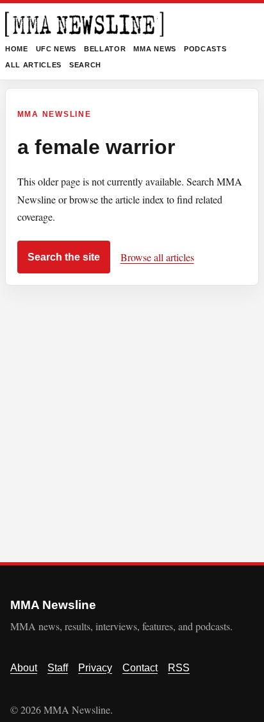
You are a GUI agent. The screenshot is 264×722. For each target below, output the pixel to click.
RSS (179, 667)
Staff (57, 667)
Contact (140, 667)
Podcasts (205, 49)
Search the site (64, 257)
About (23, 667)
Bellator (105, 49)
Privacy (95, 667)
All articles (33, 65)
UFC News (56, 49)
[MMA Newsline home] (84, 24)
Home (16, 49)
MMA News (154, 49)
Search (85, 65)
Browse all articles (157, 257)
